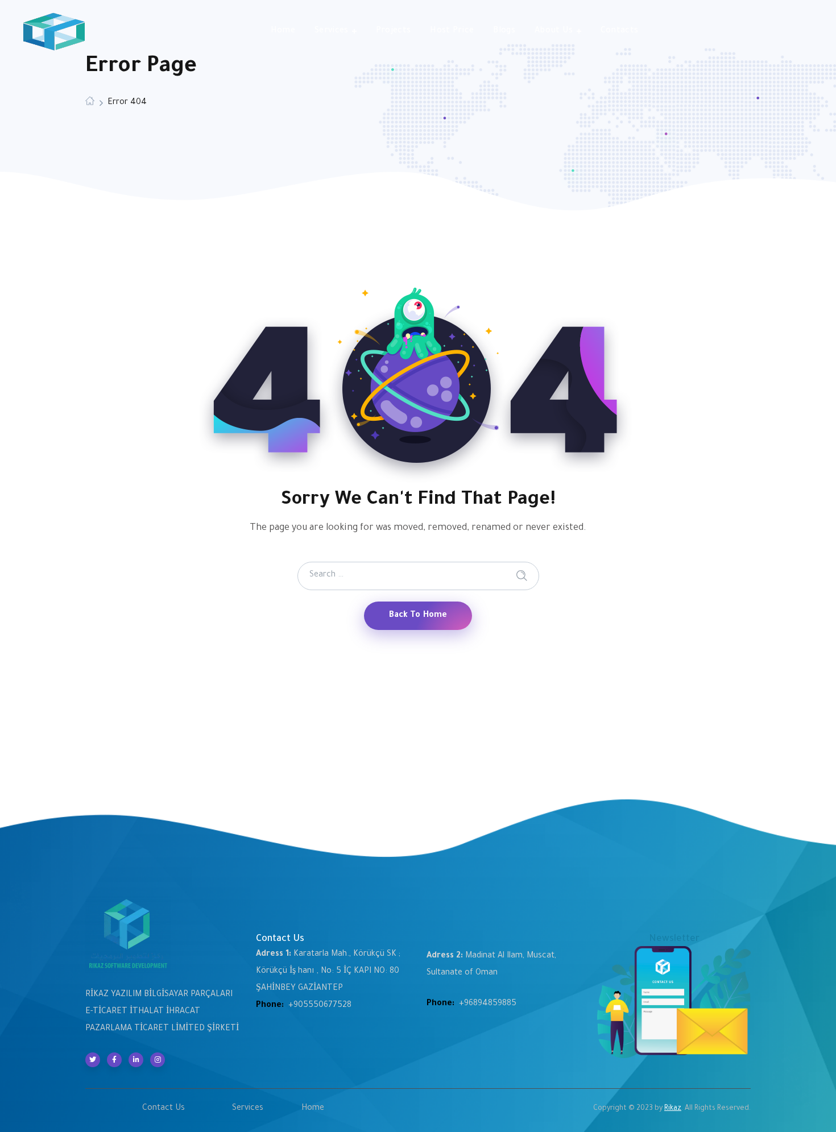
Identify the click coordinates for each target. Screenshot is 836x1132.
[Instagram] (157, 1059)
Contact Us (163, 1108)
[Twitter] (92, 1059)
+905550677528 (319, 1005)
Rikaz (672, 1109)
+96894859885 (487, 1004)
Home (312, 1108)
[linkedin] (136, 1059)
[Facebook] (114, 1059)
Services (247, 1108)
